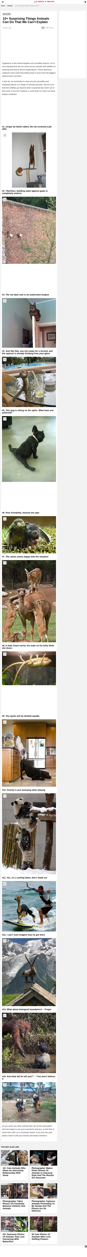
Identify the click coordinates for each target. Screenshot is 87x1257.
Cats (32, 1164)
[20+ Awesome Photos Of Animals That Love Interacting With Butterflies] (14, 1224)
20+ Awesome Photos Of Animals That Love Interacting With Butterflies (14, 1238)
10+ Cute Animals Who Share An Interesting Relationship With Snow (14, 1172)
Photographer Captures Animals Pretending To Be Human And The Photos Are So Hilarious (43, 1206)
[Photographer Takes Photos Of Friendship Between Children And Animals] (14, 1191)
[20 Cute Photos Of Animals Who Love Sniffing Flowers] (43, 1224)
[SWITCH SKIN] (85, 2)
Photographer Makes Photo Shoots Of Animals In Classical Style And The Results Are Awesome (43, 1173)
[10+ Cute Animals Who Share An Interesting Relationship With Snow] (14, 1158)
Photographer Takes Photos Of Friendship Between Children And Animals (14, 1205)
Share (4, 135)
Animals (5, 1164)
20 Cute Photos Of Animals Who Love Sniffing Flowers (41, 1236)
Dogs (38, 1164)
